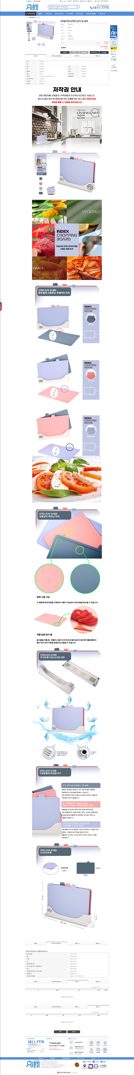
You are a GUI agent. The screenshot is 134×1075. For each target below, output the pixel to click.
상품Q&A (98, 55)
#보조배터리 (65, 9)
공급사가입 (84, 1)
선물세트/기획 (102, 13)
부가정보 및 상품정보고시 (57, 55)
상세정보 (35, 55)
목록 (60, 1031)
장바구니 (91, 1)
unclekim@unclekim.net (62, 1065)
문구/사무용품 (70, 13)
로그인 (71, 1)
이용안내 (93, 1058)
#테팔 (61, 9)
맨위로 (73, 1031)
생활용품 (40, 13)
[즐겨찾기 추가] (29, 1)
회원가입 (77, 1)
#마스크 (57, 9)
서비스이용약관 (80, 1058)
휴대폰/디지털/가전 (59, 13)
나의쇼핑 (98, 1)
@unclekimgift (74, 1072)
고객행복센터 (105, 1)
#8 (54, 9)
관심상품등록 (84, 52)
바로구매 (65, 52)
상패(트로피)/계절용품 (91, 13)
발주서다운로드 (94, 52)
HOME (26, 17)
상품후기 (77, 55)
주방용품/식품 (48, 13)
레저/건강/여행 (79, 13)
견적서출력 (104, 52)
